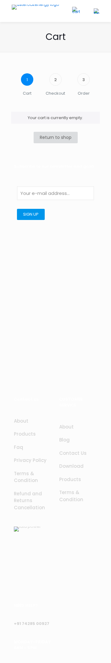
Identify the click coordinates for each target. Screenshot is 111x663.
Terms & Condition (26, 477)
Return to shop (56, 137)
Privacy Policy (30, 460)
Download (71, 466)
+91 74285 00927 (31, 623)
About (21, 421)
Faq (18, 447)
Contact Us (73, 453)
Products (25, 434)
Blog (64, 440)
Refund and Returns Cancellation (29, 500)
